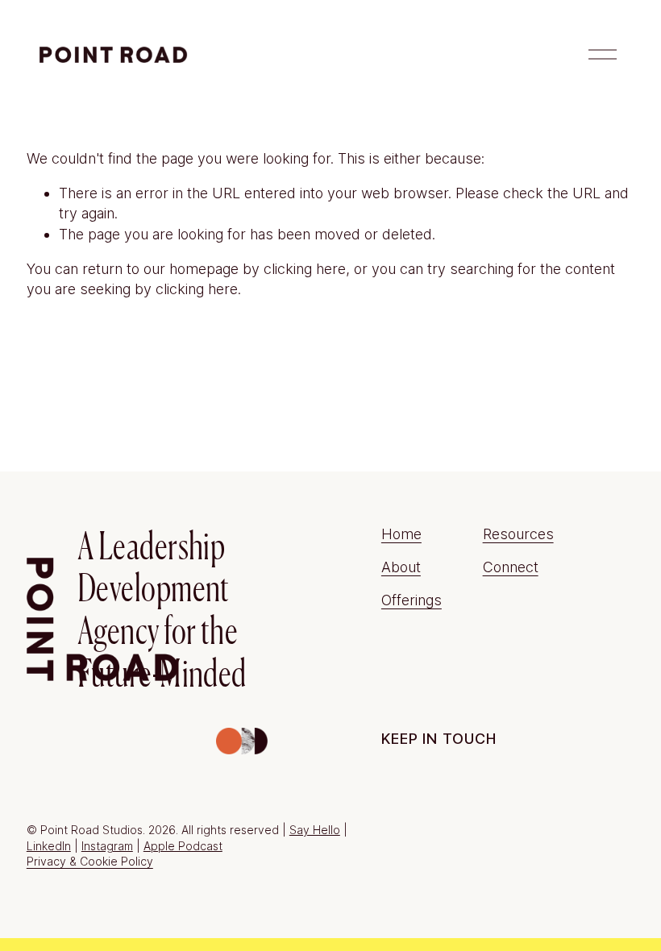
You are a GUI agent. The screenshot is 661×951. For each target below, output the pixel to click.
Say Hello (314, 830)
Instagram (107, 846)
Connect (510, 567)
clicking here (305, 268)
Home (401, 533)
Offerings (411, 600)
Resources (518, 533)
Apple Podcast (182, 846)
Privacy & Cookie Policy (90, 861)
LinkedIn (49, 846)
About (401, 567)
